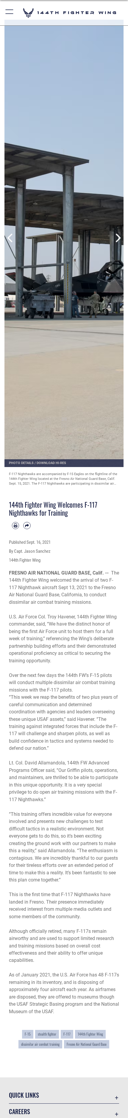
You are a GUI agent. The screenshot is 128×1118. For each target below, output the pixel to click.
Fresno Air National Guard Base (87, 1044)
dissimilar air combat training (40, 1044)
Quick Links (24, 1095)
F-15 (28, 1034)
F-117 (67, 1034)
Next (118, 238)
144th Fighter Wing (90, 1034)
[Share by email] (26, 525)
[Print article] (15, 525)
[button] (9, 12)
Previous (10, 238)
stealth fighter (47, 1034)
